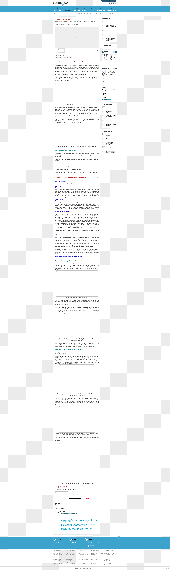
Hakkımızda (58, 541)
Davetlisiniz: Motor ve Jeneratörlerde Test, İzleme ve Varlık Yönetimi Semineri (76, 522)
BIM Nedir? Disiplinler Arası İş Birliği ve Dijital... (111, 30)
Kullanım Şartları (91, 543)
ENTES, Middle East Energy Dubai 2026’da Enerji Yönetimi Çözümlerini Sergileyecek (77, 519)
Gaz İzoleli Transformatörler (84, 560)
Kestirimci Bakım (107, 564)
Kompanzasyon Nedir (82, 553)
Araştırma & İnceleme (63, 13)
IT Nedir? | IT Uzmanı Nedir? (111, 120)
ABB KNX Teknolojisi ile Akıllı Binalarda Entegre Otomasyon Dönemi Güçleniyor (76, 526)
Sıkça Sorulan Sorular (76, 541)
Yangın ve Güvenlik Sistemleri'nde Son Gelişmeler (109, 143)
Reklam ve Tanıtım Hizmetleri (93, 542)
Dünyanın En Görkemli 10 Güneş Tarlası (104, 58)
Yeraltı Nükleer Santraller (83, 554)
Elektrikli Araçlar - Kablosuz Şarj (97, 553)
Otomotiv (105, 92)
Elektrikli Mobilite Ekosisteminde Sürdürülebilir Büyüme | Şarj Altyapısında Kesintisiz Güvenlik (79, 520)
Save (88, 498)
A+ (98, 56)
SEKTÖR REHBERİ (76, 10)
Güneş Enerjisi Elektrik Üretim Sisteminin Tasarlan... (110, 107)
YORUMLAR (59, 504)
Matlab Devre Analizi (57, 562)
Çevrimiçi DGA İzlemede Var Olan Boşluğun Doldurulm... (110, 39)
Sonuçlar (109, 99)
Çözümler (90, 541)
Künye (57, 542)
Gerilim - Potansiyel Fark (108, 550)
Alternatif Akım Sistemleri (95, 562)
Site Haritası (74, 542)
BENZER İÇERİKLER (108, 131)
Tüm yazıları (63, 513)
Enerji (70, 57)
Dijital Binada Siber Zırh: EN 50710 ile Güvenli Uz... (111, 139)
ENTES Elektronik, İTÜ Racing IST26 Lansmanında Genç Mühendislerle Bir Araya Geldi (78, 524)
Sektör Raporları (110, 13)
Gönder (104, 99)
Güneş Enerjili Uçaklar (70, 550)
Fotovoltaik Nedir (94, 554)
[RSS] (115, 3)
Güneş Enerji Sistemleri (57, 554)
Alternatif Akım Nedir (95, 564)
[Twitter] (111, 3)
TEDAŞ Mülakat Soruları (108, 554)
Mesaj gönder (70, 513)
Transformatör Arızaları (83, 562)
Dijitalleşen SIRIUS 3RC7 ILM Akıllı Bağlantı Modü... (110, 147)
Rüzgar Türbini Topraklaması (71, 562)
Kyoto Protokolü (69, 559)
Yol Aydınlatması (82, 550)
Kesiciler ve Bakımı (94, 559)
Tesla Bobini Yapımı (56, 550)
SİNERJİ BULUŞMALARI (111, 10)
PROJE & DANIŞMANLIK (100, 10)
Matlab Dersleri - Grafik (57, 560)
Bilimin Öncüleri (90, 13)
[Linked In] (113, 3)
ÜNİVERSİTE (84, 10)
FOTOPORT (106, 52)
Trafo (61, 57)
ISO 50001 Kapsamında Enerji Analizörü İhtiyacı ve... (111, 26)
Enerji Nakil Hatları (107, 563)
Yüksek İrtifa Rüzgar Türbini (71, 564)
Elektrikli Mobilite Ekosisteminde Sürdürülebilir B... (109, 22)
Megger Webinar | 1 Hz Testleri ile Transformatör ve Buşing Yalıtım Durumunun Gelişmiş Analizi (105, 81)
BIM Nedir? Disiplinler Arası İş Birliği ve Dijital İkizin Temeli (72, 529)
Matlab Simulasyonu (56, 564)
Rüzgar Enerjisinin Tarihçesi (71, 563)
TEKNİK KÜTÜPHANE (67, 10)
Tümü (55, 13)
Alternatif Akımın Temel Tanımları (110, 112)
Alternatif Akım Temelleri (95, 563)
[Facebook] (110, 3)
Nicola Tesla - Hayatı (57, 553)
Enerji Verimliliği (107, 560)
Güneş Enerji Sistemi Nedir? (71, 560)
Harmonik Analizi (107, 559)
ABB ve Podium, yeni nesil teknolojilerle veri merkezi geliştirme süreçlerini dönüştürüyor (78, 528)
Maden (104, 96)
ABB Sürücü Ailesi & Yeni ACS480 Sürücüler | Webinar (113, 78)
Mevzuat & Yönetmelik (100, 13)
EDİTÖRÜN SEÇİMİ (107, 18)
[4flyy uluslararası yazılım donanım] (168, 569)
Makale (71, 13)
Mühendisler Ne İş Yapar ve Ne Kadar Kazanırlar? (111, 116)
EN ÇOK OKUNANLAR (108, 104)
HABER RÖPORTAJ (57, 10)
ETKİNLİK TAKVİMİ (107, 45)
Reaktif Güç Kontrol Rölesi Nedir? (67, 530)
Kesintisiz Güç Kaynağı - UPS (109, 553)
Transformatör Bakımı (82, 563)
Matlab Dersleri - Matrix (57, 559)
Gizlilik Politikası (91, 545)
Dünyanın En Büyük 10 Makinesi (112, 58)
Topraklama (65, 57)
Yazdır (75, 513)
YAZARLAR (91, 10)
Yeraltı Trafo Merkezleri (70, 554)
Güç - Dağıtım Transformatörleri (84, 564)
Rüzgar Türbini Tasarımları (83, 559)
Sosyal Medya (75, 543)
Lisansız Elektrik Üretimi (70, 553)
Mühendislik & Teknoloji (80, 13)
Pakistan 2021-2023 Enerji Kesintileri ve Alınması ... (110, 152)
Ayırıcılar (92, 560)
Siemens (56, 57)
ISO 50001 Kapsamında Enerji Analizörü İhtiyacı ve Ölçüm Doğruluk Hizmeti (75, 521)
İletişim (57, 543)
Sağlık (104, 97)
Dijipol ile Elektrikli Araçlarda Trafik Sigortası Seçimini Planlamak (73, 525)
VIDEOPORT (106, 69)
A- (96, 56)
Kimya (104, 94)
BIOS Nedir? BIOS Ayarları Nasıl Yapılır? (111, 125)
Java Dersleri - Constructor (58, 563)
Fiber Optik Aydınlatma (95, 550)
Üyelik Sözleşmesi (91, 546)
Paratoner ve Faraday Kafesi (109, 562)
